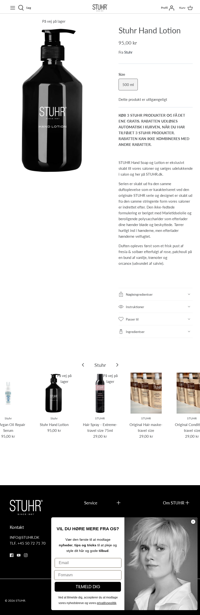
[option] (53, 100)
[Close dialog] (193, 521)
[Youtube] (18, 555)
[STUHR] (100, 7)
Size (122, 74)
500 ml (128, 84)
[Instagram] (26, 555)
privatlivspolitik (106, 603)
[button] (156, 294)
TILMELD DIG (88, 587)
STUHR (20, 600)
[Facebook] (11, 555)
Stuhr (128, 52)
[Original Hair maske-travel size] (146, 393)
